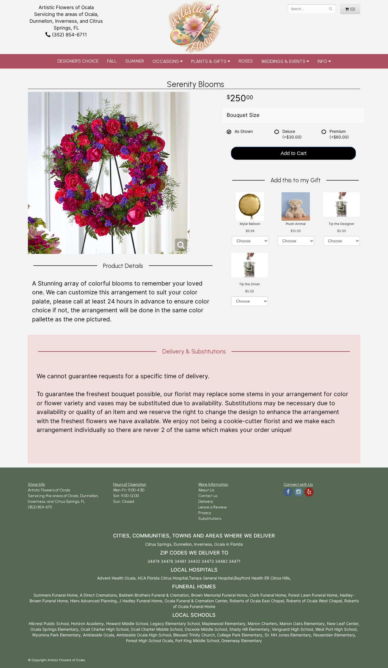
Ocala (219, 544)
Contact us (207, 495)
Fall (112, 61)
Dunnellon (183, 544)
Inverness (203, 544)
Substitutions (209, 518)
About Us (206, 490)
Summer (134, 61)
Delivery (205, 501)
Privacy (204, 512)
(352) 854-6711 (69, 35)
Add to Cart (293, 153)
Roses (246, 61)
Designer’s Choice (78, 61)
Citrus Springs (158, 544)
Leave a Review (212, 507)
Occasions (166, 61)
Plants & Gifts (208, 61)
